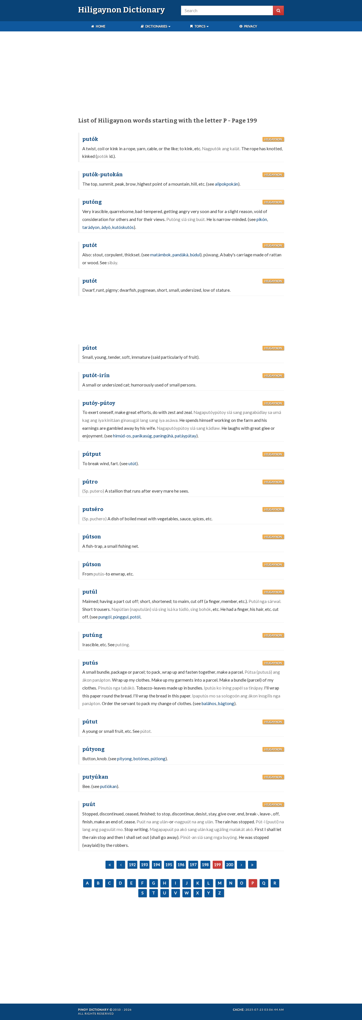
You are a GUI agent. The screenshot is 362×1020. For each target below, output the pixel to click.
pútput (91, 454)
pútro (90, 482)
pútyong (93, 749)
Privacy (250, 26)
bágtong (226, 703)
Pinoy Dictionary (93, 1009)
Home (100, 26)
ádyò (106, 227)
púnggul (120, 616)
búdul (195, 254)
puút (88, 804)
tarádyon (91, 227)
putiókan (108, 786)
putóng (92, 202)
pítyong (124, 758)
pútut (90, 722)
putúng (92, 635)
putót (89, 245)
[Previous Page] (121, 865)
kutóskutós (123, 227)
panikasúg (142, 435)
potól (135, 616)
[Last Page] (252, 865)
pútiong (158, 758)
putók (90, 139)
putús (90, 663)
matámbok (160, 254)
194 (156, 864)
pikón (262, 219)
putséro (92, 509)
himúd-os (122, 435)
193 (144, 864)
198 (205, 864)
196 (181, 864)
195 (168, 864)
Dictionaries (156, 26)
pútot (89, 348)
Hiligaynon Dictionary (121, 9)
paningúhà (163, 435)
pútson (91, 537)
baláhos (209, 703)
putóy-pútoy (98, 403)
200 (229, 864)
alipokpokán (226, 183)
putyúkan (95, 777)
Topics (200, 26)
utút (132, 463)
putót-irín (96, 375)
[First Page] (109, 865)
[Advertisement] (181, 75)
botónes (141, 758)
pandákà (180, 254)
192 (132, 864)
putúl (89, 592)
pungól (104, 616)
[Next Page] (241, 865)
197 (193, 864)
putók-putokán (102, 174)
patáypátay (185, 435)
